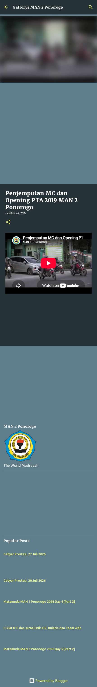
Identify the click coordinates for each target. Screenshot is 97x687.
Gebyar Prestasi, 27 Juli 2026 (24, 554)
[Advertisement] (48, 133)
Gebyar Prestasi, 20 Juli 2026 (24, 580)
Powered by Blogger (51, 681)
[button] (8, 222)
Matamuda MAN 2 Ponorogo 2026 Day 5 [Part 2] (39, 649)
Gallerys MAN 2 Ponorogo (38, 7)
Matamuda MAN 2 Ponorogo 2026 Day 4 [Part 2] (39, 601)
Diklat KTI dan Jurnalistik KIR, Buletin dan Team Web (42, 628)
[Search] (90, 7)
